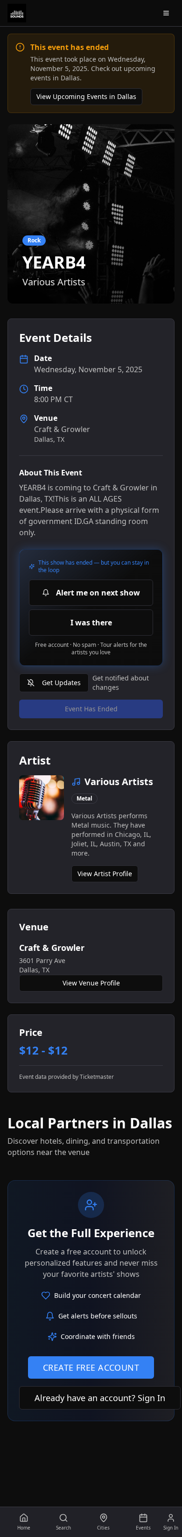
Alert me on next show (98, 593)
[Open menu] (166, 13)
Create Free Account (91, 1367)
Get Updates (61, 682)
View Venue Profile (91, 982)
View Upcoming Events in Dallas (86, 96)
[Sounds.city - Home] (16, 13)
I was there (91, 622)
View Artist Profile (104, 873)
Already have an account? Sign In (100, 1397)
